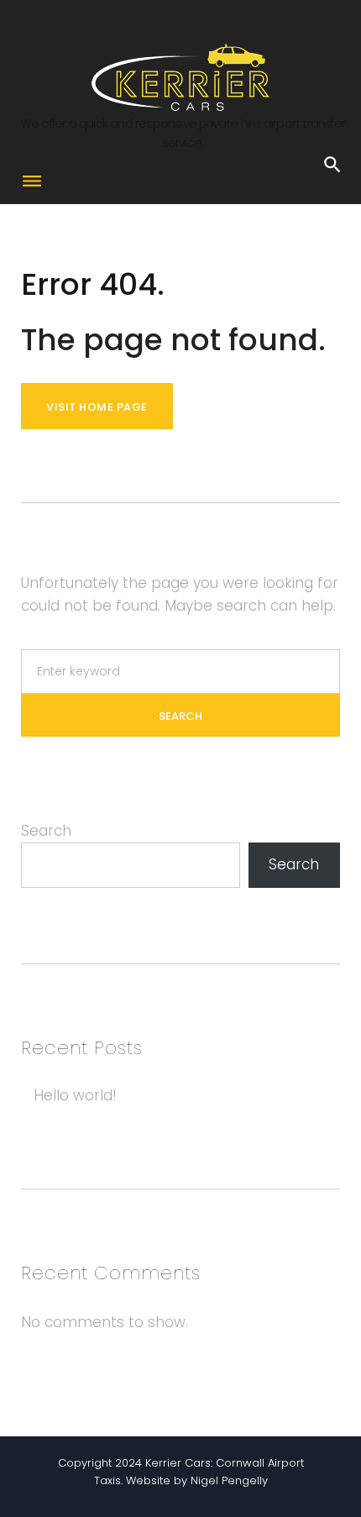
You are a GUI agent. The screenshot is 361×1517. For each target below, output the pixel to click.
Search (46, 831)
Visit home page (97, 407)
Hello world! (75, 1095)
